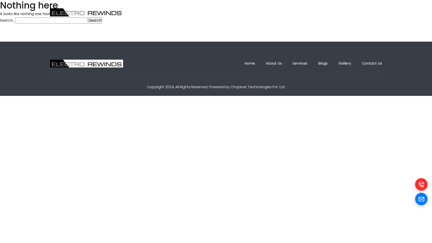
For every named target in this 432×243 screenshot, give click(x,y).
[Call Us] (421, 184)
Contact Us (303, 12)
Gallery (272, 12)
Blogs (246, 12)
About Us (190, 12)
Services (220, 12)
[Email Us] (421, 199)
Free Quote (365, 12)
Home (162, 12)
